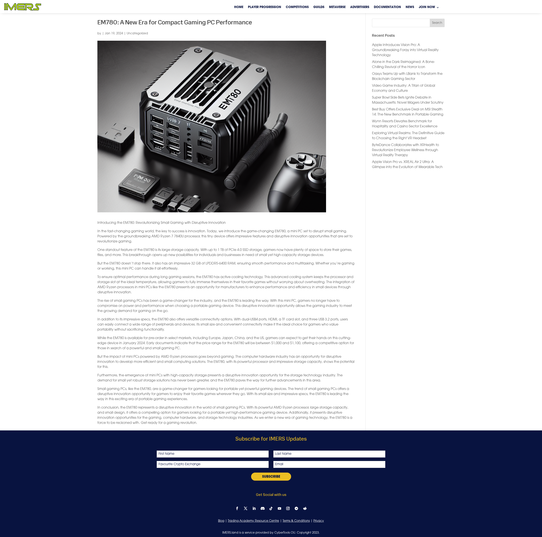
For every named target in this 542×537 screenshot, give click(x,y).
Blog (221, 521)
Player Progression (264, 7)
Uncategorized (137, 33)
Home (238, 7)
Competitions (297, 7)
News (410, 7)
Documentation (387, 7)
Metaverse (337, 7)
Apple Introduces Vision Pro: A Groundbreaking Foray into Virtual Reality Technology (405, 50)
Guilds (318, 7)
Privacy (318, 521)
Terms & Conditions (296, 521)
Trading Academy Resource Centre (253, 521)
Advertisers (359, 7)
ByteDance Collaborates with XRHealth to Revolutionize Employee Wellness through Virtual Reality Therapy (405, 150)
